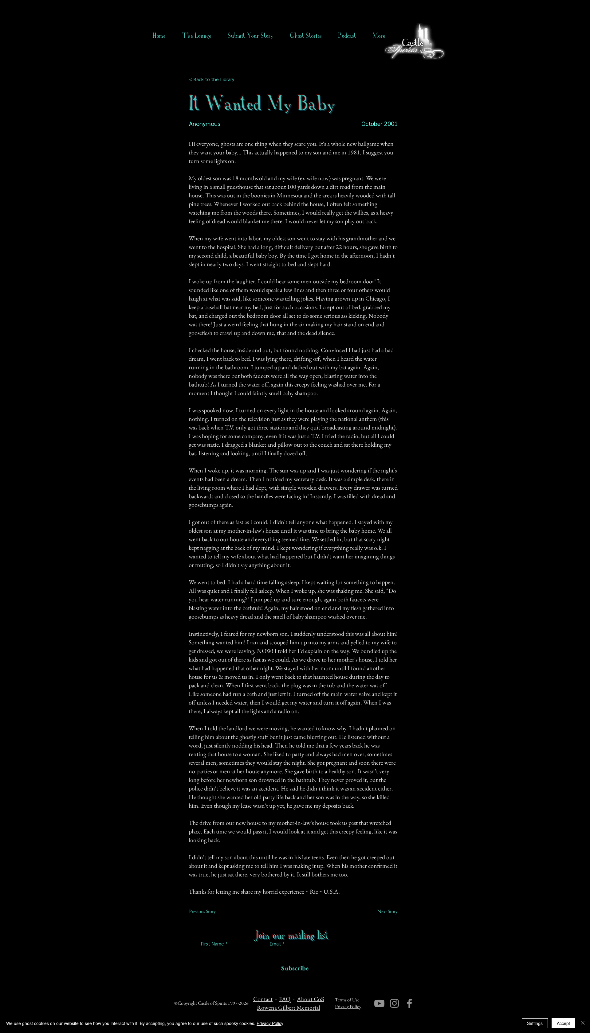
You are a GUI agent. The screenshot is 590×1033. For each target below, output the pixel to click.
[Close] (582, 1023)
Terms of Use (347, 999)
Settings (535, 1023)
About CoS (310, 999)
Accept (563, 1023)
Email (275, 943)
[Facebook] (409, 1003)
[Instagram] (394, 1003)
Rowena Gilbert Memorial (288, 1008)
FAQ (284, 999)
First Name (212, 943)
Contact (263, 999)
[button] (306, 35)
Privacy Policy (348, 1006)
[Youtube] (379, 1003)
